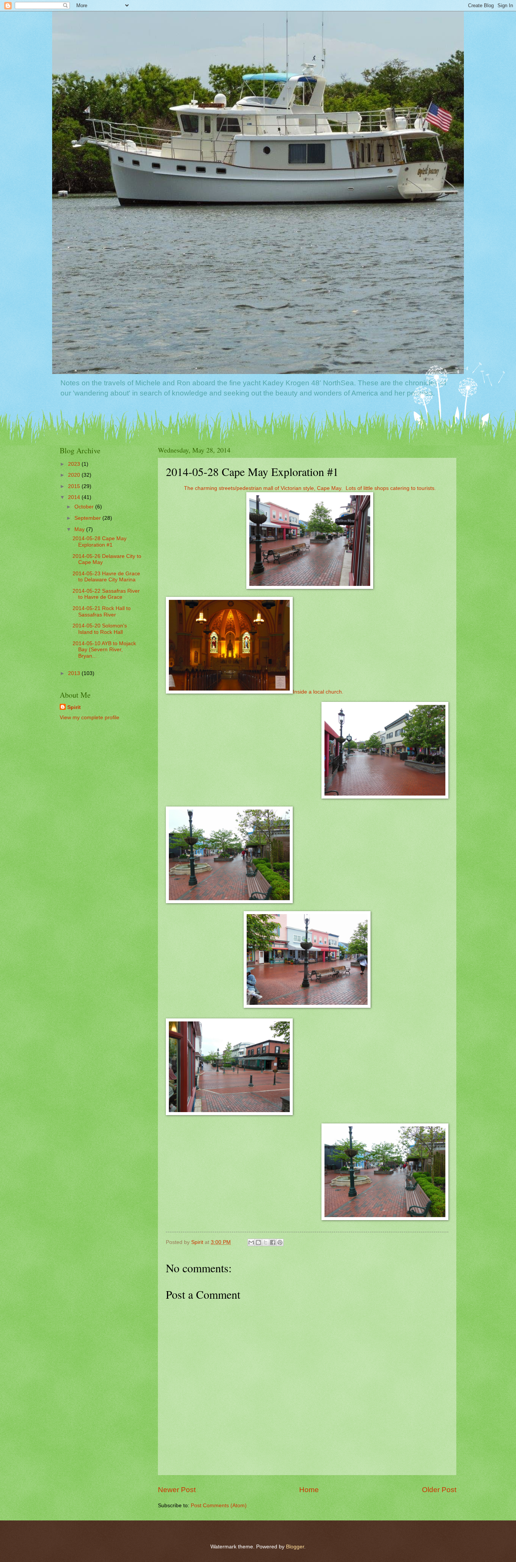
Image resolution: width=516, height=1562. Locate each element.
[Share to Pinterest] (280, 1242)
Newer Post (177, 1490)
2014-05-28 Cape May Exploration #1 (100, 542)
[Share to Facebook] (273, 1242)
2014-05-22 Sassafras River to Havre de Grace (106, 594)
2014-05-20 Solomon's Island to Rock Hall (100, 629)
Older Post (439, 1490)
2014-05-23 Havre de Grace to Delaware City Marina (106, 577)
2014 (75, 497)
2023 (75, 464)
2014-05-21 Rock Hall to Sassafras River (102, 612)
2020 (75, 475)
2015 (75, 486)
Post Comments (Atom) (219, 1505)
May (80, 529)
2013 (75, 673)
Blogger (295, 1547)
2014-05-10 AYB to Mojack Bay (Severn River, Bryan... (104, 650)
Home (309, 1490)
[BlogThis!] (258, 1242)
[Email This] (251, 1242)
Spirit (74, 707)
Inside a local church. (318, 692)
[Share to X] (265, 1242)
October (84, 507)
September (88, 518)
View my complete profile (89, 717)
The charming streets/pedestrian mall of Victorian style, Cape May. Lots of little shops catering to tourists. (310, 488)
